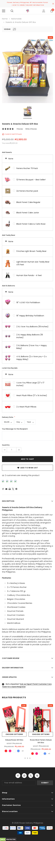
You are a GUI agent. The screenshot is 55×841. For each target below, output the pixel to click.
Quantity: (6, 445)
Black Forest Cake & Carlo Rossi (30, 224)
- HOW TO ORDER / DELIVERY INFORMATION (27, 5)
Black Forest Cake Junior (27, 212)
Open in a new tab (17, 775)
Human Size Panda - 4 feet (29, 275)
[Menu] (3, 10)
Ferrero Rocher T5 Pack (27, 168)
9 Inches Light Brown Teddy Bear (31, 251)
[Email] (6, 489)
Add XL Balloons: (8, 286)
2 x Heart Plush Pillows (26, 406)
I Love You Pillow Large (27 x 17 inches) (30, 384)
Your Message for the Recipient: (15, 429)
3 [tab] (29, 758)
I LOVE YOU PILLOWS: (10, 368)
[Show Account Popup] (43, 11)
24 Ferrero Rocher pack (27, 191)
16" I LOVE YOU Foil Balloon (28, 302)
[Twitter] (13, 489)
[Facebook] (3, 489)
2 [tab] (27, 758)
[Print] (10, 489)
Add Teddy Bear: (8, 235)
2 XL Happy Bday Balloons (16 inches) (29, 336)
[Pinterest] (16, 489)
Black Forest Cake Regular (28, 202)
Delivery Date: (8, 417)
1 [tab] (25, 758)
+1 (22, 751)
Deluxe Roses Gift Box (14, 740)
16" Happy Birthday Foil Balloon (30, 315)
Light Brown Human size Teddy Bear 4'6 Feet (32, 263)
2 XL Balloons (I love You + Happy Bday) (31, 347)
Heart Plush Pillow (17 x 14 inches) (31, 395)
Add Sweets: (7, 152)
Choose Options (14, 734)
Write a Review (31, 129)
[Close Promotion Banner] (53, 4)
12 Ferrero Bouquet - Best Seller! (31, 179)
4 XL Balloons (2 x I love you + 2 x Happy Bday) (31, 358)
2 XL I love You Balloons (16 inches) (32, 326)
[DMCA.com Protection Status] (8, 839)
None (10, 158)
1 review (19, 129)
